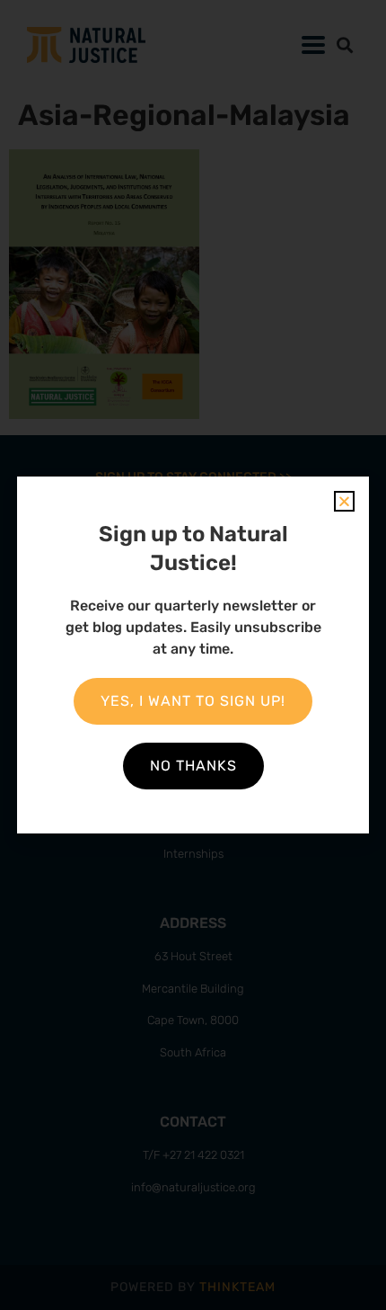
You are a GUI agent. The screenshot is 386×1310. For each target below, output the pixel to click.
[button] (344, 501)
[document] (193, 655)
